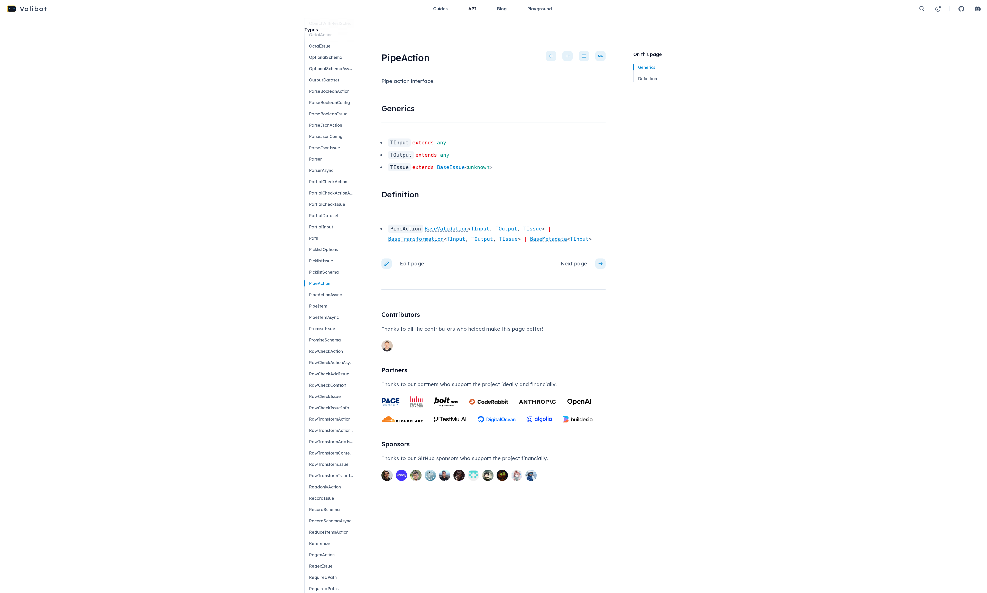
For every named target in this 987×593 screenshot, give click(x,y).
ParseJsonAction (325, 125)
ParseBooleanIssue (328, 113)
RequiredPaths (324, 588)
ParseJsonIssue (324, 147)
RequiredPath (323, 577)
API (472, 8)
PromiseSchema (325, 339)
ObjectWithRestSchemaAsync (331, 23)
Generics (646, 67)
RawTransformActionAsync (331, 430)
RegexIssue (321, 566)
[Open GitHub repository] (961, 9)
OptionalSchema (325, 57)
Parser (315, 159)
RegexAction (322, 554)
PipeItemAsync (324, 317)
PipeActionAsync (325, 294)
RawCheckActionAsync (331, 362)
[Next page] (567, 56)
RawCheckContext (327, 385)
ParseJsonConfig (326, 136)
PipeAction (319, 283)
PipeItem (318, 306)
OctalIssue (320, 46)
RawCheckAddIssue (329, 373)
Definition (647, 78)
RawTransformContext (331, 453)
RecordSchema (324, 509)
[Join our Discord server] (978, 9)
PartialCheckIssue (327, 204)
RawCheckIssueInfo (329, 407)
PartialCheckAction (328, 181)
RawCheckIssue (325, 396)
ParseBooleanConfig (329, 102)
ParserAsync (321, 170)
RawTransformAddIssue (331, 441)
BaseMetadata (548, 239)
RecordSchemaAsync (330, 520)
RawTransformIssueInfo (331, 475)
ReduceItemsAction (329, 532)
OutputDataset (324, 79)
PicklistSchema (324, 272)
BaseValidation (446, 229)
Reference (319, 543)
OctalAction (321, 34)
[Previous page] (551, 56)
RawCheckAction (326, 351)
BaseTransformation (416, 239)
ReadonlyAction (325, 486)
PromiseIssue (322, 328)
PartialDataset (324, 215)
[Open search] (922, 9)
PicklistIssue (321, 260)
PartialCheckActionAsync (331, 193)
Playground (539, 8)
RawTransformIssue (329, 464)
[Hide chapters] (584, 56)
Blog (502, 8)
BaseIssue (451, 167)
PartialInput (321, 226)
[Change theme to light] (938, 9)
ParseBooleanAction (329, 91)
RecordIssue (321, 498)
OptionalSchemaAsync (331, 68)
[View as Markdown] (600, 56)
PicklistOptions (323, 249)
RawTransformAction (330, 419)
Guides (440, 8)
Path (313, 238)
